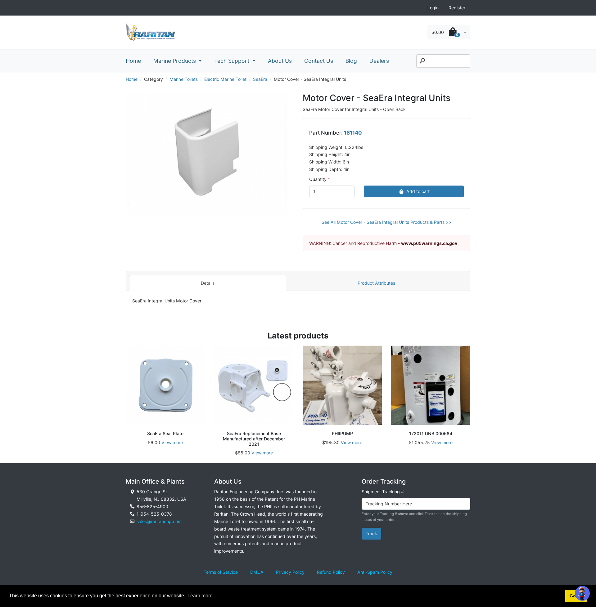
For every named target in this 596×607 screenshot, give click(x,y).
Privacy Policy (290, 572)
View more (172, 442)
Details (207, 283)
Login (433, 7)
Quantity (318, 179)
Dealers (379, 60)
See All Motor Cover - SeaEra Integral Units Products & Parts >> (386, 222)
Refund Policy (331, 572)
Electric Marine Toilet (225, 79)
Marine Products (175, 60)
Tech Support (232, 60)
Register (457, 7)
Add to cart (418, 191)
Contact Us (318, 60)
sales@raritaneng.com (159, 521)
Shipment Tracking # (383, 491)
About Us (280, 60)
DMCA (257, 572)
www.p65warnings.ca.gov (429, 243)
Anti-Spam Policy (374, 572)
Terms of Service (221, 572)
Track (371, 533)
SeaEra (260, 79)
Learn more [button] (200, 595)
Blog (351, 60)
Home (133, 60)
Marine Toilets (183, 79)
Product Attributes (376, 283)
